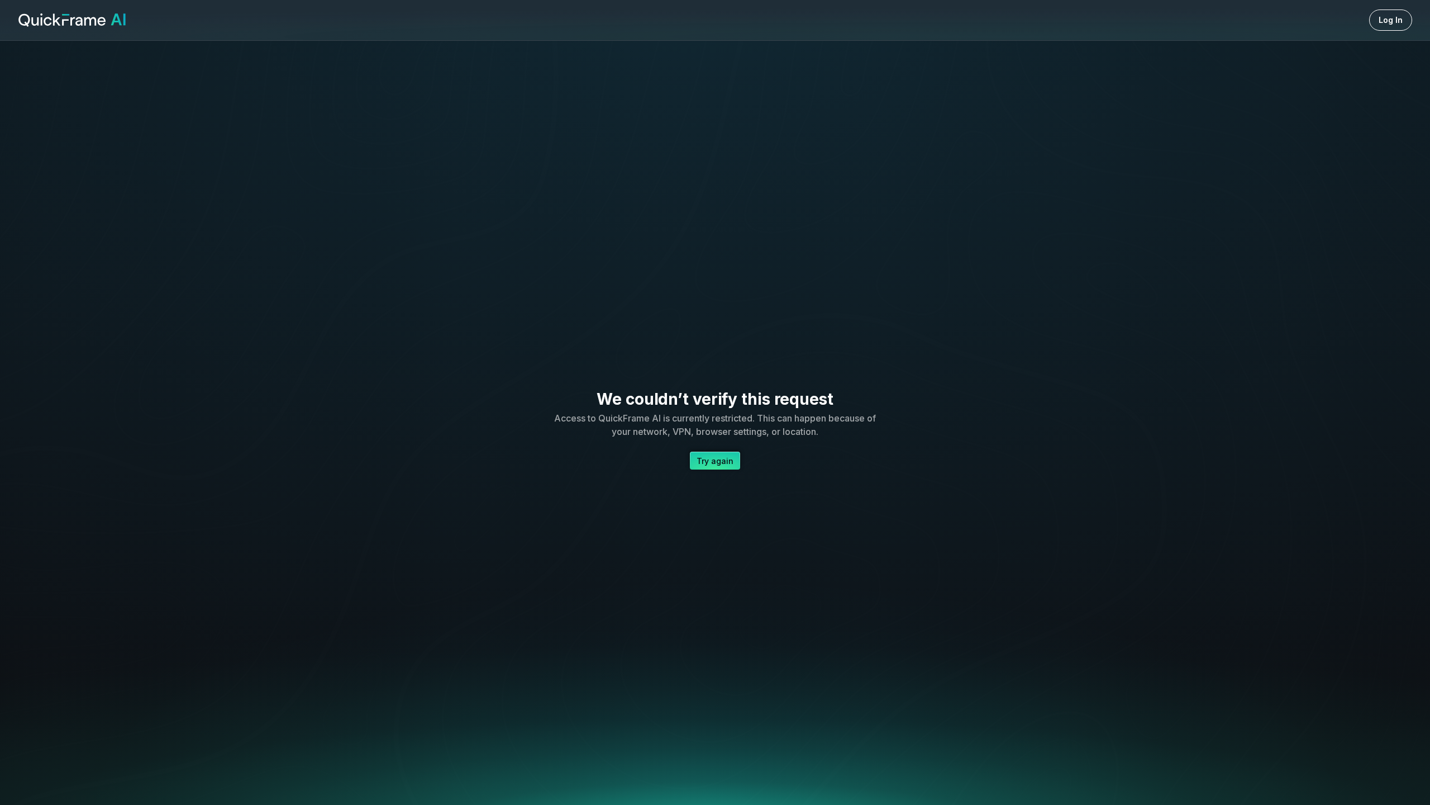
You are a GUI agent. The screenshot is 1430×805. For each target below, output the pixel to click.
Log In (1391, 20)
